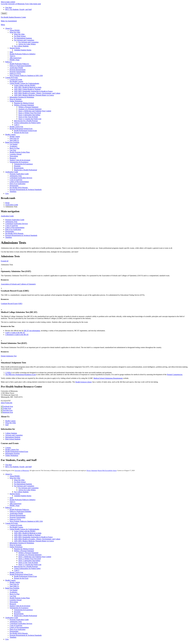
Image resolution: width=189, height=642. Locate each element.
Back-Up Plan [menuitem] (14, 148)
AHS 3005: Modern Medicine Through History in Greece (34, 541)
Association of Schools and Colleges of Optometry (18, 284)
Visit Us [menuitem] (12, 56)
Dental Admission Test (9, 356)
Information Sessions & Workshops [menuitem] (22, 97)
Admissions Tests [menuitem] (16, 176)
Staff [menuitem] (11, 52)
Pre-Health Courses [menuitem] (16, 81)
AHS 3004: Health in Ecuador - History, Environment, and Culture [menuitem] (37, 93)
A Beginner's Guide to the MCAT (17, 334)
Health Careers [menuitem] (10, 134)
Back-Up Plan (14, 594)
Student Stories (15, 494)
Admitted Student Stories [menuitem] (22, 50)
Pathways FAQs (15, 519)
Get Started (13, 590)
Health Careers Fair (12, 449)
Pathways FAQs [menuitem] (15, 73)
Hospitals (17, 612)
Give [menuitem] (7, 193)
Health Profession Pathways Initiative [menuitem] (22, 54)
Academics (13, 592)
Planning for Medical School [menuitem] (24, 103)
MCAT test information (32, 331)
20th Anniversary (16, 504)
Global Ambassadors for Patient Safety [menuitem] (27, 123)
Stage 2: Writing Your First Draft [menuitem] (29, 113)
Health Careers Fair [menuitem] (16, 127)
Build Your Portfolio (12, 588)
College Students (11, 433)
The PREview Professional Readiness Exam (20, 374)
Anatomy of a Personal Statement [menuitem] (29, 109)
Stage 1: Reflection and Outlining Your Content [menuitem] (34, 111)
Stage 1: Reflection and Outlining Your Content (34, 557)
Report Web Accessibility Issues (107, 470)
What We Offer (10, 423)
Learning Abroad (15, 600)
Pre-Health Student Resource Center (13, 17)
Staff (7, 425)
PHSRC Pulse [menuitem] (14, 60)
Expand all (4, 261)
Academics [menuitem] (13, 146)
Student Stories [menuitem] (15, 48)
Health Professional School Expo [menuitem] (21, 129)
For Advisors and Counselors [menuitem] (24, 40)
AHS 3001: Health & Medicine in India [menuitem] (27, 87)
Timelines (8, 237)
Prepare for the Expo (21, 578)
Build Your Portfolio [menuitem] (12, 142)
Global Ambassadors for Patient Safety (27, 568)
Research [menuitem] (13, 158)
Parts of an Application (13, 229)
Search (4, 13)
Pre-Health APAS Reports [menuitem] (19, 187)
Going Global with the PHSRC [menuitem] (25, 85)
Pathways (8, 507)
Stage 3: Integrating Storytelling (29, 561)
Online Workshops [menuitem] (16, 101)
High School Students (12, 439)
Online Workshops (11, 455)
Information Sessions (12, 453)
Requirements (19, 614)
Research (13, 604)
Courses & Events (11, 523)
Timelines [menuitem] (13, 191)
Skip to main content (8, 2)
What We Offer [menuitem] (15, 32)
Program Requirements (17, 515)
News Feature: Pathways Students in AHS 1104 (26, 521)
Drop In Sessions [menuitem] (15, 99)
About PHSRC (15, 476)
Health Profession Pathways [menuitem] (19, 64)
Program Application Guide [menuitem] (19, 174)
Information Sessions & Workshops (22, 543)
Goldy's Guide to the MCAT (15, 333)
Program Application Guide (14, 220)
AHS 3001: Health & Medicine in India (27, 533)
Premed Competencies (174, 374)
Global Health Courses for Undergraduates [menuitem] (24, 83)
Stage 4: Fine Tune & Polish (28, 562)
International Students (12, 437)
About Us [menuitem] (8, 28)
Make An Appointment (9, 21)
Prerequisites (9, 231)
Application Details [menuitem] (16, 68)
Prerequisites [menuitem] (14, 186)
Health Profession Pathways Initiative (22, 500)
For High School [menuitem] (20, 36)
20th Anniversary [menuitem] (16, 58)
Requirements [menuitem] (19, 168)
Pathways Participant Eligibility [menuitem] (20, 66)
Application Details (16, 513)
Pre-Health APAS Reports (14, 233)
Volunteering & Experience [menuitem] (19, 162)
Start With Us (14, 586)
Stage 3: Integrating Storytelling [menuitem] (29, 115)
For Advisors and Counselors (24, 486)
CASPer (8, 372)
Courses (8, 447)
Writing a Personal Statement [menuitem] (24, 105)
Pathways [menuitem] (8, 62)
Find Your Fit (14, 584)
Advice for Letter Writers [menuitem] (27, 44)
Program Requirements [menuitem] (17, 70)
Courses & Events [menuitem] (11, 77)
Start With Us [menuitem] (14, 140)
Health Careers (10, 421)
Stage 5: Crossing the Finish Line (29, 564)
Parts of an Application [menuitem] (17, 184)
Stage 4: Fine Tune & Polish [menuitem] (28, 117)
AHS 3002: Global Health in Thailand (27, 535)
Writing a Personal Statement (24, 551)
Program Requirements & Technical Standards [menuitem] (26, 189)
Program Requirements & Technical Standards (21, 235)
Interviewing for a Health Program (26, 566)
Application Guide (11, 205)
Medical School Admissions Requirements (108, 378)
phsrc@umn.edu (6, 403)
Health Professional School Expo (16, 451)
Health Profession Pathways (19, 509)
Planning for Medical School (24, 549)
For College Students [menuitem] (21, 46)
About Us (8, 474)
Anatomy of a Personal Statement (29, 555)
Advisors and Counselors (14, 435)
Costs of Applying (11, 225)
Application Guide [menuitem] (11, 172)
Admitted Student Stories (22, 496)
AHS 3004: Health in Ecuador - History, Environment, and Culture (37, 539)
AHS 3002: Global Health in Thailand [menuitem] (27, 89)
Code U (16, 570)
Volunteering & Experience (19, 608)
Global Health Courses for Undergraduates (24, 529)
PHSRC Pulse (14, 505)
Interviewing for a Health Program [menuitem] (26, 121)
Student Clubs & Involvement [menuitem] (20, 160)
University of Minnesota (22, 470)
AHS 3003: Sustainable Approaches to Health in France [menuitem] (33, 91)
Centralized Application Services (16, 224)
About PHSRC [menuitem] (15, 30)
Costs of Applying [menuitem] (16, 180)
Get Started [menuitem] (13, 144)
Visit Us (12, 502)
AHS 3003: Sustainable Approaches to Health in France (33, 537)
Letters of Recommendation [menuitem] (19, 182)
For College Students (21, 492)
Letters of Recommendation (14, 227)
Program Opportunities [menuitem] (17, 72)
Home (7, 203)
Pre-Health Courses (16, 527)
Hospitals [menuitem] (17, 166)
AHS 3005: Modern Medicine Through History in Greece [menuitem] (34, 95)
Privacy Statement (92, 470)
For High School (20, 482)
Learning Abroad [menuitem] (15, 154)
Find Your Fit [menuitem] (14, 138)
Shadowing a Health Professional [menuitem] (25, 170)
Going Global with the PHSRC (25, 531)
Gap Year (13, 596)
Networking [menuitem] (14, 156)
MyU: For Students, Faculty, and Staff (18, 9)
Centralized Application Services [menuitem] (21, 178)
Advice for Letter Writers (27, 490)
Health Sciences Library (83, 382)
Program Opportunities (17, 517)
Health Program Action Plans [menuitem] (20, 152)
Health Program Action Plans (20, 598)
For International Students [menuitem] (23, 38)
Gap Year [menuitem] (13, 150)
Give (7, 639)
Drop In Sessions (15, 545)
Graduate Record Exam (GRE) (11, 303)
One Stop (8, 7)
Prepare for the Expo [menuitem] (21, 132)
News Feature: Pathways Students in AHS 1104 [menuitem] (26, 75)
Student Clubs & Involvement (20, 606)
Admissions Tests (11, 222)
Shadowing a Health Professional (25, 616)
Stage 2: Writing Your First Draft (29, 559)
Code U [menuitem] (16, 125)
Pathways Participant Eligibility (20, 511)
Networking (14, 602)
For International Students (23, 484)
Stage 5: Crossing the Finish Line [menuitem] (29, 119)
